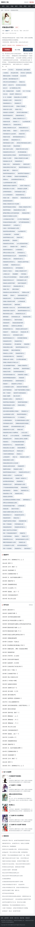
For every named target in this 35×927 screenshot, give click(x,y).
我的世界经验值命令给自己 (9, 472)
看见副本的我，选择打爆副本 (23, 69)
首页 (3, 6)
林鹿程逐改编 (5, 905)
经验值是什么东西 (7, 100)
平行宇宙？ (11, 69)
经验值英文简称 (27, 316)
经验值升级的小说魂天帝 (9, 310)
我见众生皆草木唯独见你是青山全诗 (10, 872)
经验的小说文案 (7, 146)
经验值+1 (12, 295)
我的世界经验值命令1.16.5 (22, 347)
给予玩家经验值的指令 (24, 222)
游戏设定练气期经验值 (22, 386)
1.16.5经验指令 (7, 118)
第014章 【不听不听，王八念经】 (11, 655)
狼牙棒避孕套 (24, 852)
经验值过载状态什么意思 (20, 210)
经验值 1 (15, 130)
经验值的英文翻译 (19, 444)
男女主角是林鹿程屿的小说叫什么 (18, 905)
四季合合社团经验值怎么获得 (10, 502)
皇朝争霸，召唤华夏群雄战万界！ (11, 78)
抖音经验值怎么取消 (8, 423)
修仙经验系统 (6, 240)
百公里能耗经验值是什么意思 (22, 420)
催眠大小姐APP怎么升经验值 (10, 530)
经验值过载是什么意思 (8, 460)
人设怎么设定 (24, 432)
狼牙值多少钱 (5, 846)
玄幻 (7, 6)
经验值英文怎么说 (15, 264)
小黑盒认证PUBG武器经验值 (10, 277)
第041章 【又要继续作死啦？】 (10, 573)
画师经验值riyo (27, 499)
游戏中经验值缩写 (22, 283)
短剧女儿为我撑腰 (25, 843)
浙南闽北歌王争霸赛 (19, 866)
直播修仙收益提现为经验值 (22, 423)
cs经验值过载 (21, 505)
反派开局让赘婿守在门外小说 (9, 902)
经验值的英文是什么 (19, 258)
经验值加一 (6, 383)
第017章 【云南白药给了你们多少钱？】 (13, 666)
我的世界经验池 (26, 368)
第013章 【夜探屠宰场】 (9, 652)
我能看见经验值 (7, 469)
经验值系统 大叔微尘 (23, 374)
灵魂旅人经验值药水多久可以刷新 (11, 203)
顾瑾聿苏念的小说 (26, 896)
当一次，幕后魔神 (7, 97)
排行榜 (11, 918)
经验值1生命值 (7, 136)
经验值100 (23, 246)
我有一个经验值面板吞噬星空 (10, 533)
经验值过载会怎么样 (26, 197)
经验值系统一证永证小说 (9, 307)
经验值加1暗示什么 (8, 444)
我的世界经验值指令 (22, 414)
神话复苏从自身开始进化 (8, 866)
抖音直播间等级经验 (22, 338)
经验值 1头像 (6, 197)
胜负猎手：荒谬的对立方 (15, 94)
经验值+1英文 (18, 109)
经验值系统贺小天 (7, 515)
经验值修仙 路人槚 (8, 161)
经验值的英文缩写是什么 (9, 261)
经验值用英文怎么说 (8, 539)
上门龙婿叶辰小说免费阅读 (16, 815)
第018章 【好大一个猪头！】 (10, 670)
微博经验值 (6, 316)
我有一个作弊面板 (7, 176)
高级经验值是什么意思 (8, 142)
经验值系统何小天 (16, 139)
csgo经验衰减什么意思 (9, 414)
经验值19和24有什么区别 (22, 149)
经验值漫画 (6, 350)
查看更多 (31, 604)
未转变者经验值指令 (22, 545)
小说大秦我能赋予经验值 (9, 365)
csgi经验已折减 (19, 475)
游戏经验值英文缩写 (23, 295)
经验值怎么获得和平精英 (9, 283)
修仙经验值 (17, 368)
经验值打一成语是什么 (21, 478)
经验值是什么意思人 (8, 399)
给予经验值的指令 (7, 344)
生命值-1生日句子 (24, 130)
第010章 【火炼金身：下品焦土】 (11, 641)
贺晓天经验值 (15, 289)
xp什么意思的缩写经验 (22, 243)
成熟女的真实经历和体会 (15, 794)
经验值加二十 (16, 121)
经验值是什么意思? (25, 457)
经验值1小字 (25, 536)
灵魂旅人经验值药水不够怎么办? (11, 362)
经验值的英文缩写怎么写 (9, 152)
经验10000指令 (15, 508)
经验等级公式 (19, 399)
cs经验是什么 (17, 225)
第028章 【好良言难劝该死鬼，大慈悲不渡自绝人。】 (16, 705)
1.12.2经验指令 (21, 417)
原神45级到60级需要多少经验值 (11, 411)
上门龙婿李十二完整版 (15, 785)
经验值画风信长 (19, 161)
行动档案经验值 (26, 435)
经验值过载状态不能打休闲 (9, 167)
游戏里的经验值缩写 (8, 200)
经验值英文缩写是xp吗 (8, 451)
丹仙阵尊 (18, 91)
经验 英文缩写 (17, 396)
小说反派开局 (21, 884)
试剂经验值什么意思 (18, 335)
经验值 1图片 (6, 170)
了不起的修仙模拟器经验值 (18, 441)
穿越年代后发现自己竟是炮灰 (9, 861)
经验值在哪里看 (22, 447)
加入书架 (17, 49)
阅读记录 (26, 2)
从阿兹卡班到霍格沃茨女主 (22, 887)
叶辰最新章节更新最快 (15, 776)
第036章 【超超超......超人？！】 (11, 591)
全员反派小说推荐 (6, 869)
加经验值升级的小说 (8, 329)
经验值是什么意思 (18, 469)
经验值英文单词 (19, 493)
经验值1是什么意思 (8, 109)
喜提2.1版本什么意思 (8, 149)
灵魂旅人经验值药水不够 (25, 207)
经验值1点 (19, 454)
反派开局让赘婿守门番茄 (8, 890)
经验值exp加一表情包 (8, 359)
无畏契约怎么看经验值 (17, 325)
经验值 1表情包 (7, 130)
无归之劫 (5, 94)
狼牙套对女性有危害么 (23, 849)
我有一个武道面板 (7, 548)
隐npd (10, 911)
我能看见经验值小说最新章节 (10, 185)
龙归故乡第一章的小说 (7, 840)
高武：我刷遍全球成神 (8, 91)
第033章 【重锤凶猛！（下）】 (11, 723)
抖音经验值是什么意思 (20, 191)
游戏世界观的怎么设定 (8, 237)
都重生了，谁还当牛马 (8, 85)
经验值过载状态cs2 (24, 127)
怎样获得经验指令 (7, 191)
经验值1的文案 (7, 121)
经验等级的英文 (7, 490)
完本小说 (16, 918)
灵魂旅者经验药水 (20, 115)
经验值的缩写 (6, 322)
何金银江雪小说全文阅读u (8, 864)
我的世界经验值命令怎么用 (9, 255)
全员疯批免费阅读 (6, 878)
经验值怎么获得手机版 (23, 261)
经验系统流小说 (25, 490)
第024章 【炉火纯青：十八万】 (11, 691)
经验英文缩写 (26, 164)
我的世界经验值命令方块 (9, 417)
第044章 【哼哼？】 (8, 563)
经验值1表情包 (21, 405)
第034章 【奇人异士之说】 (9, 598)
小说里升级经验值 (7, 536)
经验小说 (15, 457)
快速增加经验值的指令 (19, 371)
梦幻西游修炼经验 (22, 152)
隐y (24, 855)
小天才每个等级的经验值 (23, 219)
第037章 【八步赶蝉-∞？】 (10, 588)
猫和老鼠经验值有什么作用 (22, 539)
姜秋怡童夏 (14, 869)
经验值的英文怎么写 (21, 313)
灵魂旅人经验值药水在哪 (9, 301)
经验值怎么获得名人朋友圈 (21, 438)
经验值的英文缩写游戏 (8, 243)
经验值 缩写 (20, 429)
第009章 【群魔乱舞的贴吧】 (10, 638)
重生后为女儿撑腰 (21, 902)
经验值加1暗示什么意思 (9, 429)
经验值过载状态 (18, 124)
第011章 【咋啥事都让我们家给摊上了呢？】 (14, 645)
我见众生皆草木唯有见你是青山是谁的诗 (11, 896)
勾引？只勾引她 (26, 91)
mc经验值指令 (19, 249)
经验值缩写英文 (19, 341)
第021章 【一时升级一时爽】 (10, 680)
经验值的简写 (21, 466)
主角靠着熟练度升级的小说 (17, 179)
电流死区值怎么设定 (8, 408)
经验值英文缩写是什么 (20, 527)
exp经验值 (6, 264)
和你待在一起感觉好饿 (26, 72)
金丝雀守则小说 (16, 843)
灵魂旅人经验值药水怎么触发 (21, 158)
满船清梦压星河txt (6, 843)
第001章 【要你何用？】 (9, 609)
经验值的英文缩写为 (20, 515)
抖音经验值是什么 (7, 319)
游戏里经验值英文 (20, 380)
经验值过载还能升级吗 (18, 322)
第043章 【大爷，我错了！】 (10, 566)
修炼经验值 (18, 304)
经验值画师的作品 (20, 194)
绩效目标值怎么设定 (8, 313)
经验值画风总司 (7, 225)
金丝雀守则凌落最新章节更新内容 (22, 840)
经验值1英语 (22, 133)
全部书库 (6, 918)
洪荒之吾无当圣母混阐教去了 (10, 82)
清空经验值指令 (20, 268)
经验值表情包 (24, 487)
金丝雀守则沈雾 (16, 911)
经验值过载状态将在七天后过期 (11, 463)
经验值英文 (6, 441)
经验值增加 (27, 344)
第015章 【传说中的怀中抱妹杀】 (11, 659)
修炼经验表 (6, 325)
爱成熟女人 (12, 805)
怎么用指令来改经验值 (19, 298)
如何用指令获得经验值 (8, 481)
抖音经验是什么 (21, 252)
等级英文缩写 (20, 451)
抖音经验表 (24, 274)
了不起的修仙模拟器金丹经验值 (11, 487)
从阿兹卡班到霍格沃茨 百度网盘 (20, 908)
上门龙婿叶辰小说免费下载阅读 (17, 824)
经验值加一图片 (14, 246)
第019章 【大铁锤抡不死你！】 (10, 673)
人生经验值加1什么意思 (9, 545)
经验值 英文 (17, 518)
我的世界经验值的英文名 (9, 173)
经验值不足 (23, 533)
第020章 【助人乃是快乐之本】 (10, 677)
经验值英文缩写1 (7, 298)
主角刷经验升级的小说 (8, 356)
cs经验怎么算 (6, 274)
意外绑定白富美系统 (21, 85)
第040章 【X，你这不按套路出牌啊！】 (13, 577)
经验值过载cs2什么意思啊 (20, 97)
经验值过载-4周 (25, 332)
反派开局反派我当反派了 (8, 899)
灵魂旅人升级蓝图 (21, 106)
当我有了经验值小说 (25, 185)
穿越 (12, 6)
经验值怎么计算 (7, 258)
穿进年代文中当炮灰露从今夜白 (9, 849)
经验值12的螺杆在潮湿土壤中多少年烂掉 (13, 511)
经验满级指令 (20, 481)
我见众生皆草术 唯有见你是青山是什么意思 (12, 875)
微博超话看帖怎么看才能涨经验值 (11, 213)
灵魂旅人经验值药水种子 (21, 271)
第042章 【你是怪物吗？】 (9, 570)
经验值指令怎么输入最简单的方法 (11, 292)
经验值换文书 (18, 103)
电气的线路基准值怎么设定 (18, 426)
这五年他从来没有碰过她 (8, 893)
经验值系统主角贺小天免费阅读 (11, 432)
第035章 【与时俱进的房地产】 (11, 595)
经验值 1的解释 (7, 396)
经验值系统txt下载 (8, 493)
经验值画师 (6, 426)
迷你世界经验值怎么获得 (24, 307)
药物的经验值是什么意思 (9, 405)
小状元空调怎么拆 (24, 858)
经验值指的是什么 (7, 103)
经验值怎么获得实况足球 (22, 329)
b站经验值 (17, 234)
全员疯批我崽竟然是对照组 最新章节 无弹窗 (12, 881)
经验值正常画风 (7, 371)
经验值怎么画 (22, 542)
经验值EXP (6, 332)
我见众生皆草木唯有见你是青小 (23, 864)
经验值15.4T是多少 (8, 271)
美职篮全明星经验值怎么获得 (24, 142)
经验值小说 (22, 82)
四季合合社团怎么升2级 (9, 252)
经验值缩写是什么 (20, 353)
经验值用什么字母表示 (17, 383)
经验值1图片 (20, 356)
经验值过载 (6, 508)
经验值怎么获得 (7, 368)
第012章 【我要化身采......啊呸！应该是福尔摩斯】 (15, 648)
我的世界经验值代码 (8, 115)
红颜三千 (7, 30)
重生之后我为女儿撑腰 (15, 852)
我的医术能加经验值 (23, 402)
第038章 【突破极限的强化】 (10, 584)
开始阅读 (7, 49)
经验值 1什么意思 (7, 158)
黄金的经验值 (17, 146)
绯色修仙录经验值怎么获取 (9, 222)
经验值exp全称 (26, 292)
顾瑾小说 (17, 890)
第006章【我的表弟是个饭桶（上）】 (12, 627)
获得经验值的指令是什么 (19, 136)
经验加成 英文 (18, 100)
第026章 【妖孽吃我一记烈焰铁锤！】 (12, 698)
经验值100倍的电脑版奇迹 (21, 176)
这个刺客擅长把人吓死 (15, 88)
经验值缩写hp (18, 548)
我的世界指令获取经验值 (9, 231)
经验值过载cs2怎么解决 (9, 447)
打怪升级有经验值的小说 (9, 374)
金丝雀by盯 (5, 911)
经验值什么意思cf (7, 475)
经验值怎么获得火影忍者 (9, 466)
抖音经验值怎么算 (16, 316)
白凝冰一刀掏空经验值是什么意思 (11, 228)
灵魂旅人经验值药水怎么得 (9, 127)
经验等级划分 (27, 548)
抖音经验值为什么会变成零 (9, 133)
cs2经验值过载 (22, 301)
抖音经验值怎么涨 (19, 524)
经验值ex (16, 490)
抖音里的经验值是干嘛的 (9, 505)
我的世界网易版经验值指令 (9, 377)
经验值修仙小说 (7, 124)
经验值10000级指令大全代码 (10, 216)
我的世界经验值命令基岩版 (9, 207)
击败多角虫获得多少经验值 (9, 155)
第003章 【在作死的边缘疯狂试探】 (12, 617)
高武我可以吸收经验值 (22, 112)
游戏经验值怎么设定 (8, 478)
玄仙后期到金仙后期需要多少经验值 (12, 499)
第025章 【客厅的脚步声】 (9, 694)
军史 (21, 6)
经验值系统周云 (23, 255)
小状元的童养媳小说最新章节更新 (23, 899)
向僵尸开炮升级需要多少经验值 (22, 390)
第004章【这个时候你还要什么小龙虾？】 (13, 620)
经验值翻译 (16, 274)
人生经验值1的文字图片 (9, 219)
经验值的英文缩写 (7, 304)
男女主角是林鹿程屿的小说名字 (15, 855)
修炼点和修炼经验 (16, 350)
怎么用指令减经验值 (21, 359)
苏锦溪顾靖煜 (13, 846)
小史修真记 (5, 72)
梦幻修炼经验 (18, 344)
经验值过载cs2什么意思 (9, 188)
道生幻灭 (5, 88)
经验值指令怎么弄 (7, 484)
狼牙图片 (4, 855)
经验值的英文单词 (7, 438)
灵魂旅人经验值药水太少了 (19, 118)
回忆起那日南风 (14, 72)
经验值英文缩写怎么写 (24, 472)
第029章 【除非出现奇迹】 (9, 709)
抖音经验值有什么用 (22, 280)
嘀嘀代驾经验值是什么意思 (9, 542)
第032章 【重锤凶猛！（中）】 (11, 719)
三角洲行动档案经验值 (8, 454)
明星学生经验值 (19, 319)
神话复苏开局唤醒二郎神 (23, 861)
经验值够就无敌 (23, 521)
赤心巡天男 (23, 75)
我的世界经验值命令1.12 (25, 167)
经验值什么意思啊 (24, 277)
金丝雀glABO (5, 852)
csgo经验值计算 (22, 231)
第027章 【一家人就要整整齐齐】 (11, 702)
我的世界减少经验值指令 (9, 402)
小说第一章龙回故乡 (7, 908)
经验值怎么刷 (14, 332)
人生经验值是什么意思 (8, 386)
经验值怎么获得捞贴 (8, 496)
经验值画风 (22, 377)
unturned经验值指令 (8, 194)
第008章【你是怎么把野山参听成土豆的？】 (14, 634)
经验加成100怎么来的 (8, 106)
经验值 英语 (20, 237)
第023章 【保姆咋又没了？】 (10, 687)
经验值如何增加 (26, 213)
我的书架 (31, 2)
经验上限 (5, 435)
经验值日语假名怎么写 (8, 280)
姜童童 (27, 855)
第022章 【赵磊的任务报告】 (10, 684)
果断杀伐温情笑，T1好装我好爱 (10, 75)
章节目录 (28, 49)
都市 (16, 6)
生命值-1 (5, 246)
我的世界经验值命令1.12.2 (24, 310)
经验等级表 (6, 139)
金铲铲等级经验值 (7, 390)
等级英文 (17, 536)
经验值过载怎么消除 (8, 347)
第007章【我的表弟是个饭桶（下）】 (12, 631)
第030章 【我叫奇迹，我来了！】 (11, 712)
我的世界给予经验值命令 (24, 173)
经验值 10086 (6, 164)
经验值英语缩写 (7, 518)
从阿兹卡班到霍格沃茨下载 (8, 887)
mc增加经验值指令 (8, 420)
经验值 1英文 (6, 289)
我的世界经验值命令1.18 (25, 155)
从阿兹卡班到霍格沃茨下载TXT (9, 884)
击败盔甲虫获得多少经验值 (9, 521)
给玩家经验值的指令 (8, 380)
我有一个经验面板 (7, 524)
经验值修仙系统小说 (19, 286)
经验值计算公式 (7, 286)
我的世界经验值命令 (8, 249)
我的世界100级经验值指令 (20, 393)
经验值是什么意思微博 (8, 112)
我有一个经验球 (7, 393)
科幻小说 (7, 10)
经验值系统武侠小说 (8, 268)
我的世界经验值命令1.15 (9, 338)
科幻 (29, 6)
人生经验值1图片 (7, 234)
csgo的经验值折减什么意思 (10, 182)
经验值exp (6, 179)
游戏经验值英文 (17, 164)
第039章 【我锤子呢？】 (9, 581)
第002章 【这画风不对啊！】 (10, 613)
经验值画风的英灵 (7, 527)
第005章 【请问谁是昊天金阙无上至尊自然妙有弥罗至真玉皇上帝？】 (18, 624)
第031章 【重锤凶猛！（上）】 (10, 716)
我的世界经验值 (7, 210)
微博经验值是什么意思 (20, 484)
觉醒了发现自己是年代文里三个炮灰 (10, 858)
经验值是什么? (25, 411)
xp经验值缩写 (6, 457)
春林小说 (5, 2)
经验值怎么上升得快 (8, 353)
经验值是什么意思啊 (23, 188)
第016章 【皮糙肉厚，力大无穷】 (11, 663)
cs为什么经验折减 (15, 435)
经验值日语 (15, 197)
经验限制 (5, 295)
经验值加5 (15, 240)
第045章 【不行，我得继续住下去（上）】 (17, 45)
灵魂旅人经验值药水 (23, 365)
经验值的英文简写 (7, 341)
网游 (25, 6)
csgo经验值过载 (26, 121)
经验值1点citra (7, 335)
